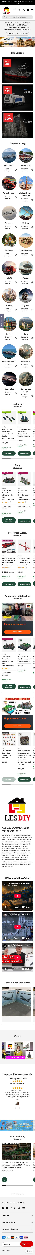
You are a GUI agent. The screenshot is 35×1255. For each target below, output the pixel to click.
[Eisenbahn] (26, 155)
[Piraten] (26, 268)
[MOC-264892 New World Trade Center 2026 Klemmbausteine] (24, 417)
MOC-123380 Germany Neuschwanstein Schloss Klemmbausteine (24, 495)
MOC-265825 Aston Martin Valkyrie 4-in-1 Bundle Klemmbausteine (8, 433)
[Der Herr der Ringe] (26, 379)
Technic (25, 223)
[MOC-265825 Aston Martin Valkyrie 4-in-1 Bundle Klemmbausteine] (9, 417)
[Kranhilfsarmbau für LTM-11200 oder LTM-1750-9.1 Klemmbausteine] (24, 546)
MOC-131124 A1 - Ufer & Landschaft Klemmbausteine (24, 659)
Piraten (26, 278)
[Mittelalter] (26, 351)
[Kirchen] (9, 295)
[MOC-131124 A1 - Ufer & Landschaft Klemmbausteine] (24, 645)
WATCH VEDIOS (17, 632)
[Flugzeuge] (9, 213)
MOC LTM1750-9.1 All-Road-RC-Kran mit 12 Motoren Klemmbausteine (8, 561)
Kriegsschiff (9, 165)
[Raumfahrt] (9, 379)
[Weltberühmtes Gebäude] (26, 183)
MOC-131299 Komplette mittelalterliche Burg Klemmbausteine (8, 495)
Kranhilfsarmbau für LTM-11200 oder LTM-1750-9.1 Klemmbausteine (24, 561)
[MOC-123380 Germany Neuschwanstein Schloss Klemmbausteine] (24, 479)
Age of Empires (25, 250)
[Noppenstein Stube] (17, 706)
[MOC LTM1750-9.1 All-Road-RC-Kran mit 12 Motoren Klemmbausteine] (9, 546)
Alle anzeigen (17, 407)
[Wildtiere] (9, 240)
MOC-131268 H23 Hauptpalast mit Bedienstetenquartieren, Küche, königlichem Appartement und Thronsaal (24, 757)
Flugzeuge (9, 223)
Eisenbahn (25, 165)
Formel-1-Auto (9, 193)
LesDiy (8, 1250)
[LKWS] (9, 268)
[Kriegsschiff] (9, 155)
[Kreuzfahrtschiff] (9, 351)
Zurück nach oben (17, 1194)
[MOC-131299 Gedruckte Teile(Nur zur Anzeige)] (9, 739)
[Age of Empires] (26, 240)
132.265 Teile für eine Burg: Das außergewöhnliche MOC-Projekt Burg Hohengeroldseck (16, 1165)
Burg (26, 334)
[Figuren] (26, 295)
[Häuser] (9, 324)
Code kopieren (23, 34)
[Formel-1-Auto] (9, 183)
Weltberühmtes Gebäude (25, 194)
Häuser (9, 334)
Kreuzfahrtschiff (9, 361)
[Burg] (26, 324)
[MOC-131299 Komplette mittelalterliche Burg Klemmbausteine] (9, 479)
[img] (17, 1081)
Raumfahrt (9, 389)
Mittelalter (25, 361)
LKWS (9, 278)
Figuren (26, 305)
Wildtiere (9, 250)
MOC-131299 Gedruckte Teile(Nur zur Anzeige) (6, 754)
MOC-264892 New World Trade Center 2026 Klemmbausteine (24, 432)
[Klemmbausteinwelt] (17, 612)
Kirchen (9, 305)
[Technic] (26, 213)
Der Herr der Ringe (26, 390)
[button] (16, 1108)
